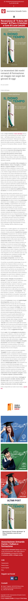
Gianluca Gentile (9, 598)
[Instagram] (16, 578)
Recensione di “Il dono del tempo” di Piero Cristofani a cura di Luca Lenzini (14, 533)
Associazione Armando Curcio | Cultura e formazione (13, 544)
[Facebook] (12, 578)
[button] (14, 17)
